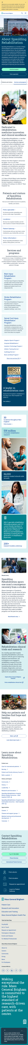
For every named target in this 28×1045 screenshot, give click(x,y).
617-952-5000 (15, 854)
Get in (5, 927)
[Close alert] (25, 2)
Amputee (11, 343)
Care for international (10, 766)
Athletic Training (11, 349)
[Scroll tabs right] (27, 82)
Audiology (9, 352)
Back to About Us (7, 17)
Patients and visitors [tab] (7, 82)
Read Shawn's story (13, 616)
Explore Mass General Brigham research (13, 677)
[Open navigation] (25, 13)
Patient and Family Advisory (12, 772)
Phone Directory (14, 858)
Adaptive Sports (11, 340)
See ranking (6, 401)
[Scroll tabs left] (1, 82)
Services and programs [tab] (20, 82)
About (4, 948)
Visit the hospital (14, 69)
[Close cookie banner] (22, 1031)
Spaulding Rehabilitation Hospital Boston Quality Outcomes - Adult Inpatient (11, 795)
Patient (6, 905)
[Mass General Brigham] (7, 13)
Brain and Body (11, 355)
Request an (9, 930)
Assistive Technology (13, 346)
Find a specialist (14, 74)
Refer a (6, 775)
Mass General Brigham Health (14, 915)
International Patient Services (14, 862)
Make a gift (13, 736)
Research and (9, 790)
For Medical (9, 939)
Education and (10, 912)
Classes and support (10, 813)
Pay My (5, 924)
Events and (7, 936)
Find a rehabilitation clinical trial (13, 682)
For (6, 962)
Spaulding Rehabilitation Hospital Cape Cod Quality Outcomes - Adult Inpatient (13, 801)
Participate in (8, 933)
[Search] (22, 13)
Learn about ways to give (13, 740)
